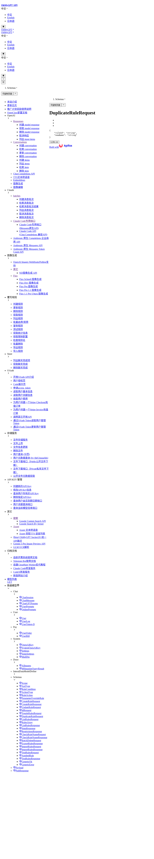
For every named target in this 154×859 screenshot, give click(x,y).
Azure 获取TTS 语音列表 (32, 533)
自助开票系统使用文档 (25, 557)
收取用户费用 (20, 398)
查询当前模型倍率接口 (25, 508)
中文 (9, 14)
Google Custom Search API (32, 521)
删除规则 (18, 311)
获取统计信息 (20, 333)
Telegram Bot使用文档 (24, 561)
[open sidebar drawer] (3, 82)
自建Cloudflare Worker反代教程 (29, 564)
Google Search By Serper (31, 524)
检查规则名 (19, 340)
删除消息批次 (26, 217)
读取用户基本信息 (22, 391)
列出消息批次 (26, 210)
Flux (15, 275)
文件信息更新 (20, 447)
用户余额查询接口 (22, 504)
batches (16, 195)
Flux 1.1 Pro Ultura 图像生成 (33, 293)
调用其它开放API (22, 417)
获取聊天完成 (20, 364)
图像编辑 (18, 187)
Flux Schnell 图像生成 (30, 279)
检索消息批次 (26, 203)
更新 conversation (28, 152)
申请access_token (22, 388)
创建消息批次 (26, 199)
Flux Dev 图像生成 (28, 283)
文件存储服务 (20, 439)
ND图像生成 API (28, 273)
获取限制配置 (20, 336)
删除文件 (18, 450)
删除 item (24, 171)
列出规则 (18, 318)
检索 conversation (28, 149)
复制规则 (18, 325)
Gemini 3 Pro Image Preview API (29, 543)
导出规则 (18, 347)
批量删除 (18, 344)
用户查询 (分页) (21, 454)
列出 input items (27, 139)
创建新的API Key (22, 486)
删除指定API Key (22, 497)
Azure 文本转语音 (28, 530)
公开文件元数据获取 (24, 476)
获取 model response (29, 128)
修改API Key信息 (22, 490)
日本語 (10, 21)
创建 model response (29, 124)
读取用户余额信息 (22, 395)
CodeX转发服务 (21, 572)
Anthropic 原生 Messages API (27, 245)
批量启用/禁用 (20, 322)
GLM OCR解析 (21, 547)
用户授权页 (19, 380)
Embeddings (19, 180)
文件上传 (18, 443)
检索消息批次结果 (28, 206)
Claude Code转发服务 (24, 568)
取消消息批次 (26, 213)
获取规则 (18, 315)
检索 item (24, 167)
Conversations (20, 142)
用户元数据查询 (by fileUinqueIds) (30, 458)
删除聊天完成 (20, 367)
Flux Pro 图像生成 (28, 286)
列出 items (24, 163)
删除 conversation (28, 156)
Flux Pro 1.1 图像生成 (30, 290)
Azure (16, 526)
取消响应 (24, 135)
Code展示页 (19, 384)
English (10, 17)
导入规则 (18, 351)
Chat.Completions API (24, 173)
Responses (18, 121)
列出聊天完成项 (21, 360)
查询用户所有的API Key (26, 493)
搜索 (15, 518)
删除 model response (29, 132)
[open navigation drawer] (3, 79)
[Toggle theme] (3, 26)
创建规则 (18, 304)
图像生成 (18, 183)
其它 (15, 269)
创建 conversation (28, 145)
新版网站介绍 (20, 575)
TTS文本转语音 (21, 177)
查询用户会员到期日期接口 (27, 500)
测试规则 (18, 329)
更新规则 (18, 307)
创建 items (24, 160)
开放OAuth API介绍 (23, 377)
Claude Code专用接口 (24, 221)
